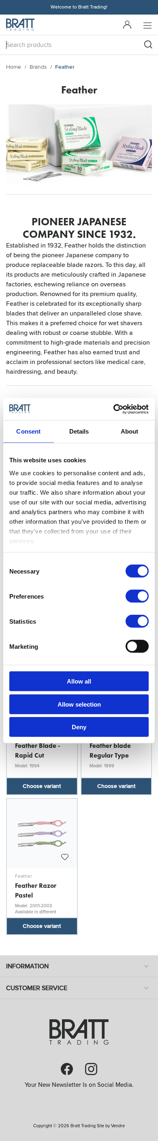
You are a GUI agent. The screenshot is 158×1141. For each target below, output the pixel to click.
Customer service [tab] (36, 988)
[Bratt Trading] (20, 25)
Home (13, 67)
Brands (38, 67)
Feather (23, 876)
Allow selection (79, 704)
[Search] (148, 44)
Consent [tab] (28, 431)
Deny (79, 727)
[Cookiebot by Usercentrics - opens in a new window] (114, 409)
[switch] (137, 596)
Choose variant (42, 786)
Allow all (79, 681)
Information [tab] (27, 966)
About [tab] (130, 431)
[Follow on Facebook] (67, 1069)
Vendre (118, 1125)
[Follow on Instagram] (91, 1069)
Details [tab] (79, 431)
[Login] (127, 25)
